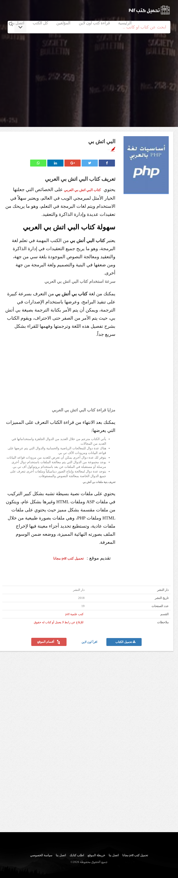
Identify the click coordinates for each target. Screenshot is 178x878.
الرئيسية (125, 23)
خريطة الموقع (96, 855)
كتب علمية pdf (74, 614)
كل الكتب (40, 23)
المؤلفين (63, 23)
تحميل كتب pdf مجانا (135, 855)
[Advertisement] (90, 74)
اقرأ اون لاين (90, 642)
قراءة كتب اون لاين (94, 23)
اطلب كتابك (77, 855)
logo (149, 10)
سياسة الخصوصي (41, 855)
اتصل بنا (17, 23)
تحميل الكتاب (124, 642)
